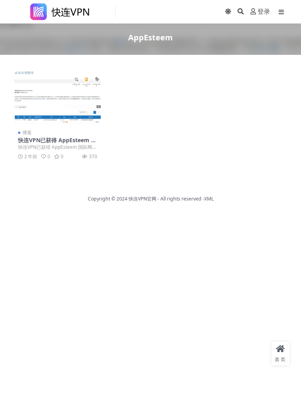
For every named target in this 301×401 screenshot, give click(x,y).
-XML (207, 198)
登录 (263, 11)
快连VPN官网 (142, 198)
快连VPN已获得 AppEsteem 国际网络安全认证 (57, 143)
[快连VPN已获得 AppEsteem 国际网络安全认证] (57, 96)
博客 (27, 132)
